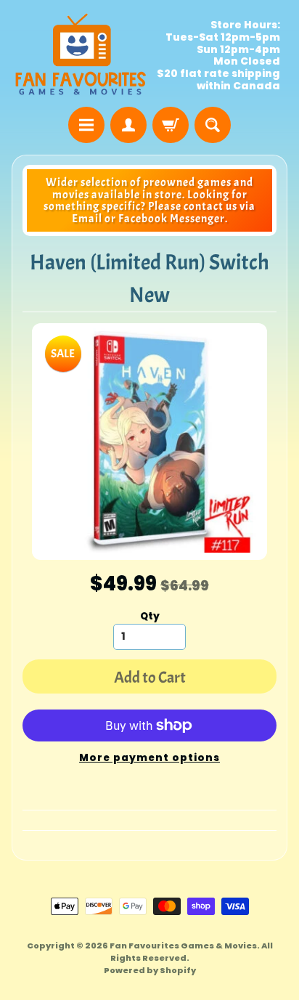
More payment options (149, 758)
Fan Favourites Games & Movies (183, 945)
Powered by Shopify (150, 970)
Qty (150, 616)
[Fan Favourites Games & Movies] (81, 55)
